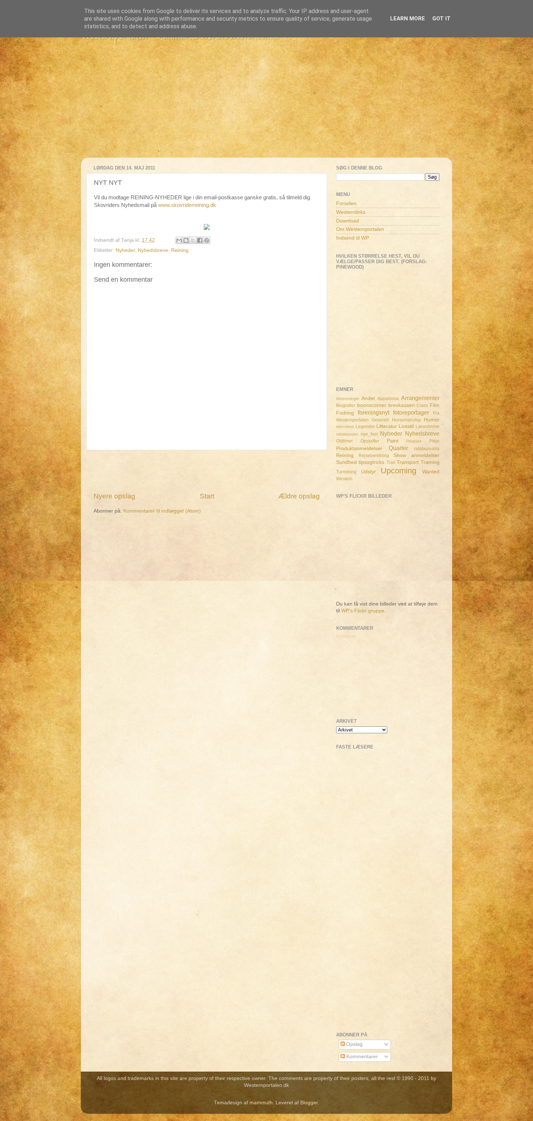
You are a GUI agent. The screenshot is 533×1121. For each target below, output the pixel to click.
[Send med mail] (179, 240)
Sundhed (346, 462)
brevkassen (401, 405)
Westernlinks (350, 212)
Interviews (345, 426)
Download (347, 221)
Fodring (345, 413)
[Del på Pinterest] (206, 240)
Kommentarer (361, 1056)
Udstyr (368, 471)
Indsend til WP (352, 238)
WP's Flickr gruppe (362, 611)
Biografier (345, 405)
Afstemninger (347, 398)
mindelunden (347, 434)
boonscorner (371, 405)
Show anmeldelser (416, 455)
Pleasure (414, 441)
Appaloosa (388, 398)
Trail (391, 462)
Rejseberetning (374, 455)
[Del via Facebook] (199, 240)
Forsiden (346, 203)
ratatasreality (426, 448)
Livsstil (406, 426)
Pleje (434, 441)
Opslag (354, 1044)
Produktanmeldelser (359, 448)
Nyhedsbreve (153, 250)
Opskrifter (369, 441)
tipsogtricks (371, 462)
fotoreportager (411, 412)
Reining (180, 250)
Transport (408, 462)
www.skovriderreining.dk (187, 205)
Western (344, 478)
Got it (441, 18)
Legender (365, 426)
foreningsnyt (373, 412)
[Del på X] (193, 240)
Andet (368, 398)
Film (434, 405)
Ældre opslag (299, 496)
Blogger (309, 1102)
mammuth (261, 1102)
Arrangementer (420, 398)
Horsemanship (406, 420)
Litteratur (386, 426)
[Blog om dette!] (186, 240)
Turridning (346, 471)
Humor (431, 420)
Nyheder (125, 250)
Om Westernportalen (360, 229)
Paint (392, 441)
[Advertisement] (266, 107)
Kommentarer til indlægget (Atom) (162, 511)
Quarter (398, 448)
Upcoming (398, 470)
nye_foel (369, 434)
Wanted (430, 471)
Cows (422, 405)
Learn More (407, 18)
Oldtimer (344, 441)
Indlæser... (348, 636)
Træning (430, 462)
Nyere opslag (114, 496)
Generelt (380, 420)
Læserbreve (427, 426)
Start (207, 496)
